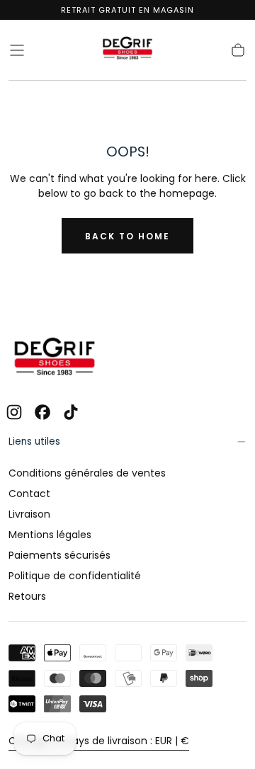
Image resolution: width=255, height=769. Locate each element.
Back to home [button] (127, 236)
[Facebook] (42, 412)
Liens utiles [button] (34, 441)
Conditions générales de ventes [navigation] (87, 473)
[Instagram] (14, 412)
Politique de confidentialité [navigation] (74, 576)
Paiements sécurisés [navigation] (59, 555)
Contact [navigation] (29, 493)
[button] (17, 50)
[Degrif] (54, 358)
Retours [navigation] (27, 596)
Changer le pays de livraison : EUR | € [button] (98, 740)
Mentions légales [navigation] (49, 535)
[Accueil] (127, 50)
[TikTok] (71, 412)
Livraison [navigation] (29, 514)
